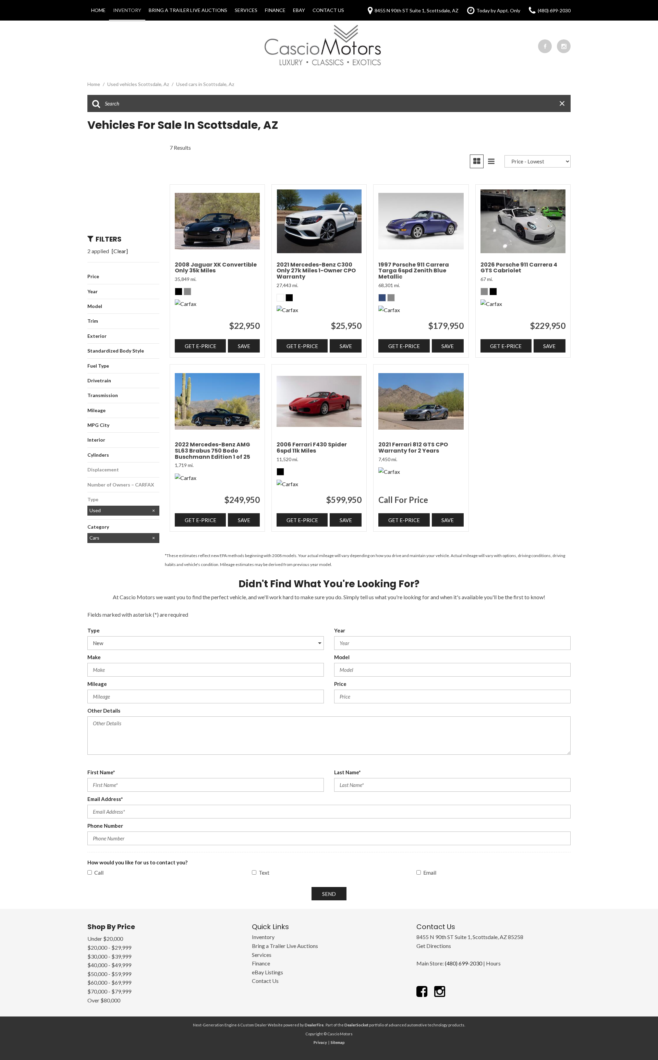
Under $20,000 (105, 938)
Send (329, 894)
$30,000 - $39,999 (109, 956)
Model (342, 657)
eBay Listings (267, 972)
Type (93, 630)
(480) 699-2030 (463, 963)
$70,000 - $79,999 (109, 991)
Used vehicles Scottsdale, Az (138, 84)
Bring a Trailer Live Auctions (188, 10)
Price (340, 684)
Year (339, 630)
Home (98, 10)
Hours (493, 963)
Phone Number (105, 826)
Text (264, 872)
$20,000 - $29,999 (109, 947)
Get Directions (433, 945)
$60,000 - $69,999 (109, 982)
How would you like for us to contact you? (137, 862)
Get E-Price (200, 346)
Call (98, 872)
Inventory (127, 10)
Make (94, 657)
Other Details (103, 710)
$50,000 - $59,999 (109, 974)
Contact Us (328, 10)
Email (429, 872)
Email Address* (105, 799)
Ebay (299, 10)
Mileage (97, 684)
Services (246, 10)
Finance (275, 10)
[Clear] (120, 251)
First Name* (101, 772)
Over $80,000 (103, 1000)
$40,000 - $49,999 (109, 965)
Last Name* (347, 772)
